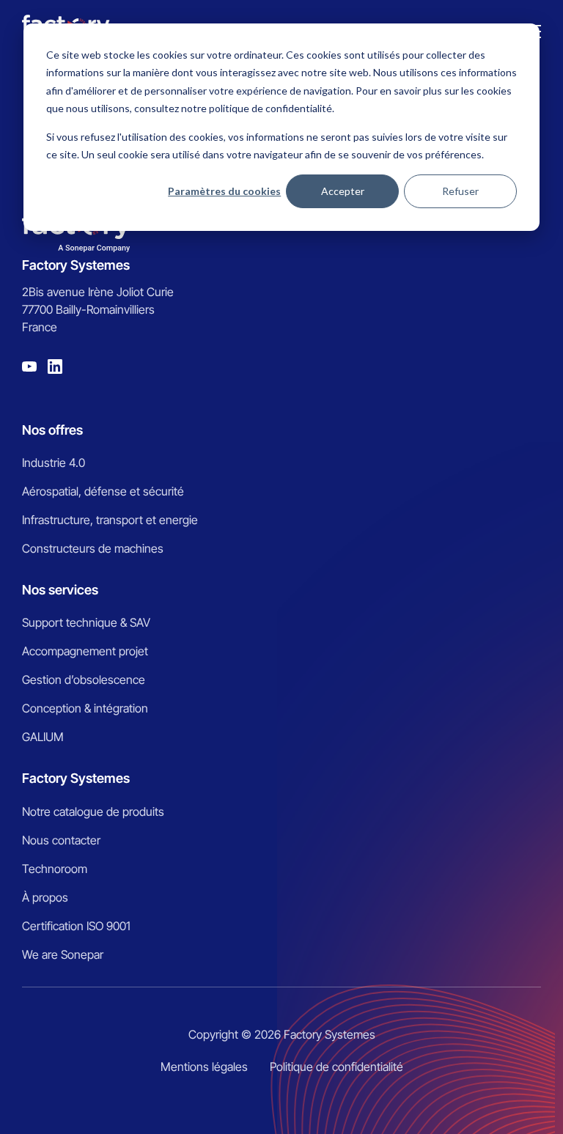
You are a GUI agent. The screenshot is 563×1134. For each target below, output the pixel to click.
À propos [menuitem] (45, 897)
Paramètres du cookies (224, 191)
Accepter (342, 191)
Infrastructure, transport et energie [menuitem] (110, 519)
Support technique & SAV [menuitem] (86, 622)
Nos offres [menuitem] (52, 430)
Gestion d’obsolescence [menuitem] (83, 679)
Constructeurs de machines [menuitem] (92, 548)
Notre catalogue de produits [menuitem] (93, 811)
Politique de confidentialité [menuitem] (336, 1066)
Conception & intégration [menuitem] (85, 708)
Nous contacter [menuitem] (61, 840)
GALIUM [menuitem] (43, 736)
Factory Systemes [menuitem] (76, 778)
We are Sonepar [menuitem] (62, 954)
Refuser (460, 191)
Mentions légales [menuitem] (204, 1066)
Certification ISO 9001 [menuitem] (76, 925)
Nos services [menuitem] (60, 589)
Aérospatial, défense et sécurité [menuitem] (103, 491)
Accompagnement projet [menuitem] (85, 651)
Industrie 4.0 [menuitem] (53, 462)
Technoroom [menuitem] (54, 868)
